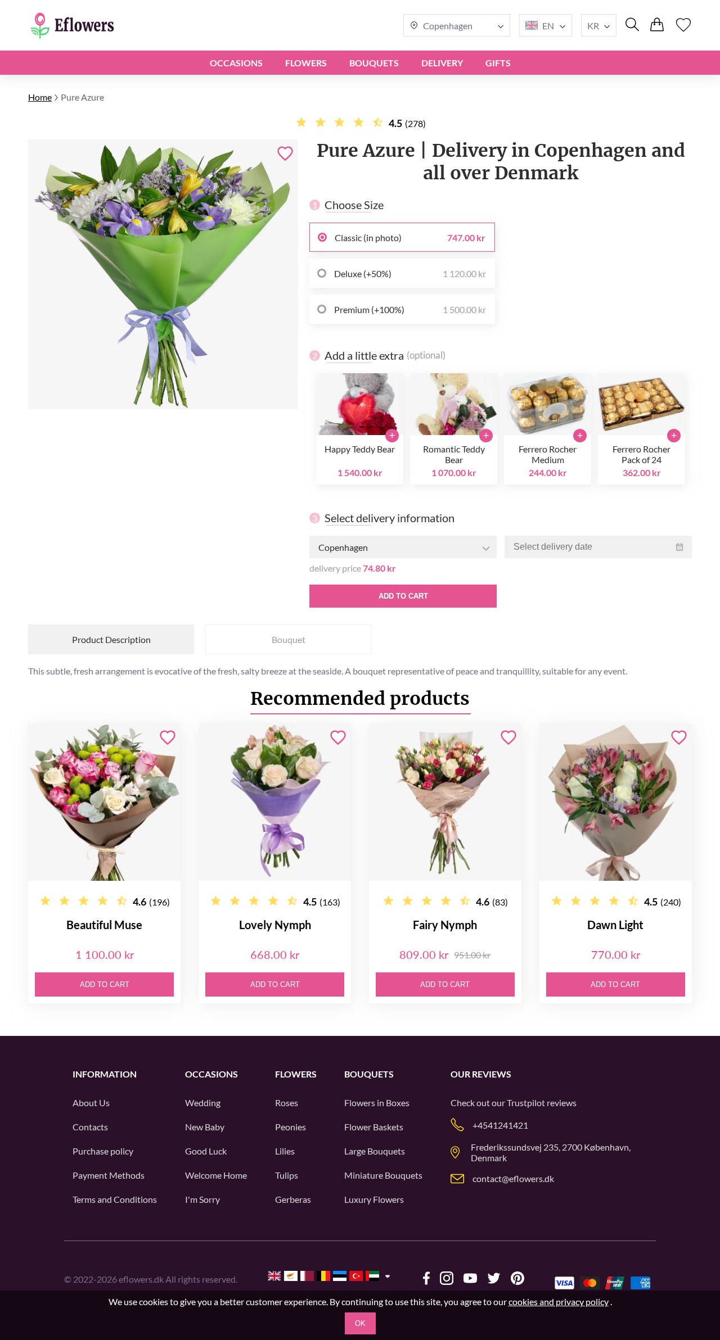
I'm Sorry (202, 1199)
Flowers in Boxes (377, 1102)
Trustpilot (526, 1102)
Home (40, 97)
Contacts (90, 1126)
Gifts (498, 62)
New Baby (204, 1126)
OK (360, 1323)
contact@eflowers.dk (513, 1178)
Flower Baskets (373, 1126)
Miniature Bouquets (383, 1175)
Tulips (286, 1175)
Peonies (290, 1126)
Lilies (285, 1151)
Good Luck (206, 1151)
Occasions (236, 62)
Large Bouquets (374, 1151)
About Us (91, 1102)
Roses (286, 1102)
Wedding (202, 1102)
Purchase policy (103, 1151)
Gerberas (293, 1199)
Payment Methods (109, 1175)
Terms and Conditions (115, 1199)
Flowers (306, 62)
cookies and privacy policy (558, 1301)
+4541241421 (500, 1125)
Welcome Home (216, 1175)
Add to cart (403, 596)
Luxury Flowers (374, 1199)
